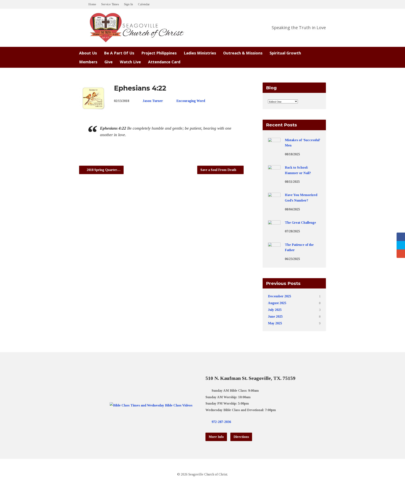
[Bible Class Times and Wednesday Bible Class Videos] (151, 405)
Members (88, 62)
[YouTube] (253, 421)
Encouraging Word (190, 101)
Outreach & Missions (242, 53)
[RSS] (259, 421)
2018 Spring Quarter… (103, 170)
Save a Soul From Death (218, 170)
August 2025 (277, 303)
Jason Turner (153, 101)
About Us (88, 53)
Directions (241, 437)
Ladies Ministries (200, 53)
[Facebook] (246, 421)
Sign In (128, 4)
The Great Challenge (300, 222)
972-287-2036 (221, 422)
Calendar (144, 4)
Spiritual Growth (285, 53)
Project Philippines (159, 53)
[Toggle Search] (80, 4)
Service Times (110, 4)
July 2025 (275, 309)
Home (92, 4)
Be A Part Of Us (119, 53)
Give (108, 62)
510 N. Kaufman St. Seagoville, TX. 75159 (250, 378)
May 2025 (275, 323)
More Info (216, 437)
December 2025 (279, 296)
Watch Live (130, 62)
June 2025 (275, 316)
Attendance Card (164, 62)
